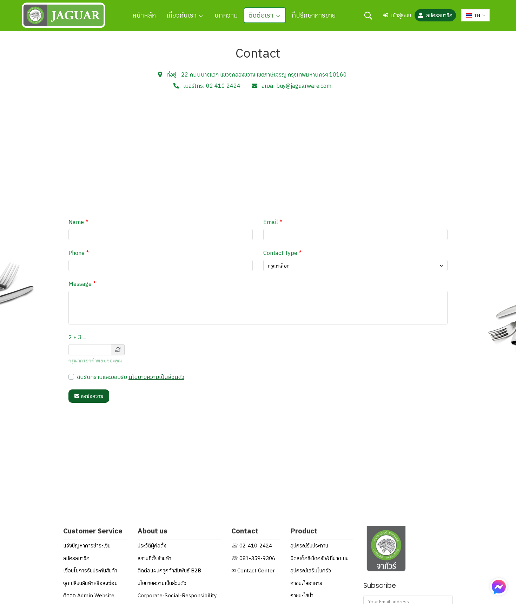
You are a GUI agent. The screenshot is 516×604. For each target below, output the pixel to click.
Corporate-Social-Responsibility (177, 595)
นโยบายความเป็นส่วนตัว (156, 376)
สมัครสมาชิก (439, 15)
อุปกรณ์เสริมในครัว (310, 570)
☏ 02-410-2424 (251, 545)
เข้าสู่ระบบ (401, 15)
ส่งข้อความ (92, 396)
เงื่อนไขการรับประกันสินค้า (90, 570)
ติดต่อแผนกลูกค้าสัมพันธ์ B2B (169, 570)
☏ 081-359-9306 (253, 558)
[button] (368, 15)
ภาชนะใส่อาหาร (306, 583)
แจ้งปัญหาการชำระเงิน (87, 545)
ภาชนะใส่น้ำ (301, 595)
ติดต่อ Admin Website (88, 595)
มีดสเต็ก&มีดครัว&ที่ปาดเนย (319, 558)
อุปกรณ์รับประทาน (309, 545)
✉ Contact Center (253, 570)
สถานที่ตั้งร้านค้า (154, 558)
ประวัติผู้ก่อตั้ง (152, 545)
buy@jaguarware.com (303, 85)
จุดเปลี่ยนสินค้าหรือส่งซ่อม (90, 583)
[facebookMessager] (499, 587)
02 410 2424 (223, 85)
